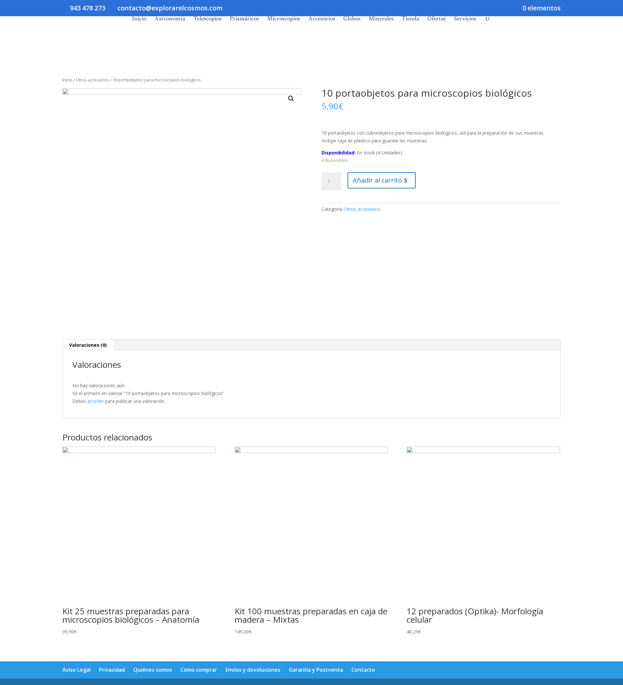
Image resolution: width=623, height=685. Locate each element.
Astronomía (169, 20)
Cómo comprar (198, 669)
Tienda (410, 20)
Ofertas (436, 20)
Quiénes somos (152, 669)
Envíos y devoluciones (253, 669)
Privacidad (112, 669)
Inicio (139, 20)
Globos (351, 20)
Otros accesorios (92, 80)
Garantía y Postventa (316, 669)
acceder (95, 401)
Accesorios (321, 20)
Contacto (363, 669)
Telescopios (207, 20)
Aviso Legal (76, 669)
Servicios (465, 20)
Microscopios (283, 20)
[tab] (88, 345)
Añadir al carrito (377, 180)
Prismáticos (244, 20)
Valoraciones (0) (88, 345)
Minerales (381, 20)
